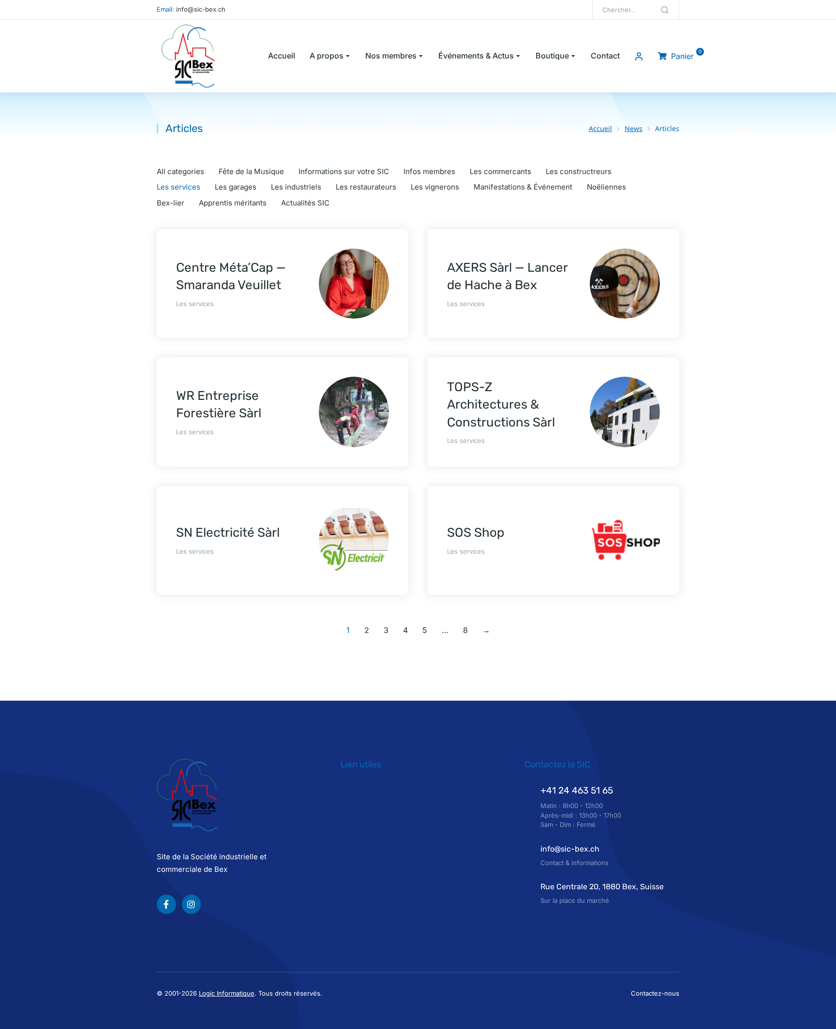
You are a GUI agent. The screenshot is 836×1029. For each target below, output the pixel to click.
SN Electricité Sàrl (228, 532)
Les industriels (296, 186)
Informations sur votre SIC (344, 171)
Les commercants (500, 171)
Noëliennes (606, 186)
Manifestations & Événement (523, 186)
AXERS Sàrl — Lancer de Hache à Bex (507, 276)
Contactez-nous (655, 993)
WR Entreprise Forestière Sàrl (218, 404)
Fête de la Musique (251, 171)
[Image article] (354, 284)
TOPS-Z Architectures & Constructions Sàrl (501, 405)
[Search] (664, 9)
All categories (180, 171)
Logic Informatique (226, 993)
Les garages (235, 186)
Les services (178, 186)
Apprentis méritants (233, 202)
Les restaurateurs (366, 186)
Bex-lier (170, 202)
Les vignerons (435, 186)
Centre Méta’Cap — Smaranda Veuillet (231, 276)
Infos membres (429, 171)
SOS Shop (476, 532)
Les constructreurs (579, 171)
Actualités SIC (305, 202)
